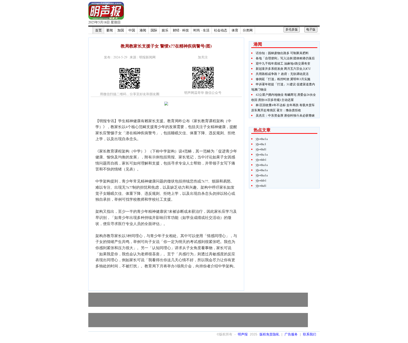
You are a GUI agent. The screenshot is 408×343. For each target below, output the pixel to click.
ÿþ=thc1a (262, 154)
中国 (131, 30)
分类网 (248, 30)
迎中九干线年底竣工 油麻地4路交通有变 (283, 63)
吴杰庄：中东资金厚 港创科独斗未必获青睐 (285, 115)
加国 (120, 30)
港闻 (143, 30)
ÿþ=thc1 (261, 144)
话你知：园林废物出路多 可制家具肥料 (282, 53)
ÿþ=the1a (262, 139)
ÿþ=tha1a (262, 165)
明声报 (243, 334)
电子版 (310, 29)
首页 (98, 30)
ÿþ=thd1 (261, 149)
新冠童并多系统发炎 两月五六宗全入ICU (283, 68)
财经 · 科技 (181, 30)
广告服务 (291, 334)
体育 (235, 30)
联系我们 (309, 334)
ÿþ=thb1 (261, 159)
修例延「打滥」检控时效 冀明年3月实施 (283, 79)
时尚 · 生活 (201, 30)
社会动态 (220, 30)
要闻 (109, 30)
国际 (154, 30)
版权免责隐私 (269, 334)
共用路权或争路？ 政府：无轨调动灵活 (282, 74)
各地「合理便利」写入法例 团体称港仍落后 (285, 58)
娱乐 (165, 30)
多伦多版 (291, 29)
